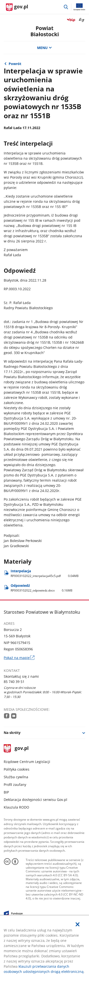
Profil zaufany (15, 784)
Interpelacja (45, 573)
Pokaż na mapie (19, 657)
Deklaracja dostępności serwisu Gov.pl (35, 799)
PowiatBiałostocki (44, 31)
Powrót (15, 63)
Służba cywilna (16, 777)
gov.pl (21, 748)
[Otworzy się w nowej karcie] (7, 716)
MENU (42, 47)
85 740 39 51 (14, 681)
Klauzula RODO (16, 807)
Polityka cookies (16, 769)
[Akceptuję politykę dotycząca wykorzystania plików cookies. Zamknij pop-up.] (77, 924)
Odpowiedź (41, 588)
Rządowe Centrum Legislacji (27, 761)
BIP (6, 792)
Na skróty (12, 732)
